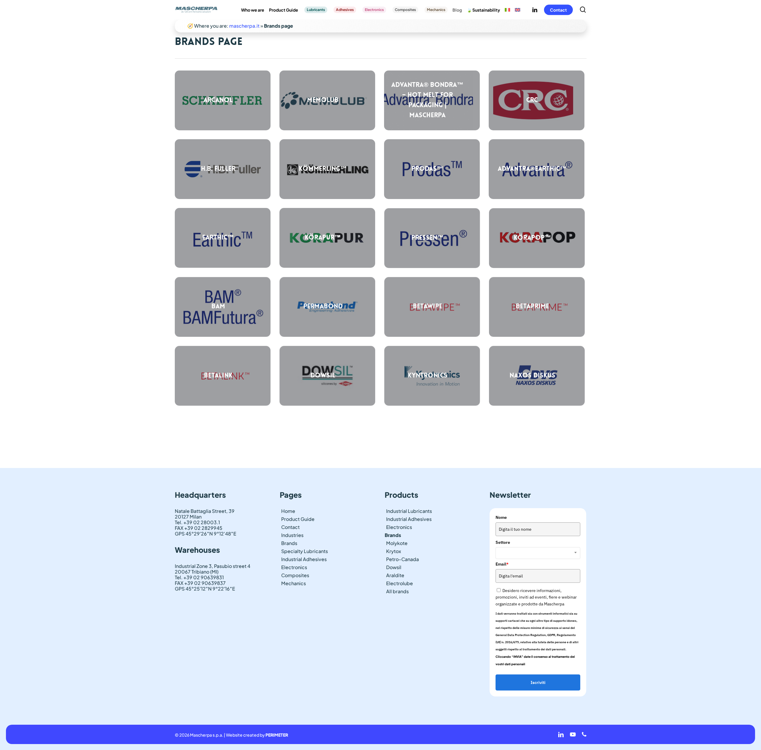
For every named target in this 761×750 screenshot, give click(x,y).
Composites (295, 575)
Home (288, 511)
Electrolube (399, 583)
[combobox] (538, 553)
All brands (397, 591)
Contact (290, 527)
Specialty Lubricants (304, 551)
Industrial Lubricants (409, 511)
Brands (289, 543)
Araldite (395, 575)
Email (502, 564)
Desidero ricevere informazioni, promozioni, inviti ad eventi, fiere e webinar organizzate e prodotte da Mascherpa (536, 597)
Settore (503, 542)
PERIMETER (276, 735)
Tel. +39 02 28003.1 (197, 522)
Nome (501, 517)
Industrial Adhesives (304, 559)
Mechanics (293, 583)
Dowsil (393, 567)
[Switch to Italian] (507, 10)
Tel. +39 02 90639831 (199, 577)
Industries (292, 535)
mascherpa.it (244, 26)
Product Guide (298, 519)
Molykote (397, 543)
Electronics (294, 567)
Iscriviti (538, 682)
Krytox (393, 551)
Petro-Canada (402, 559)
